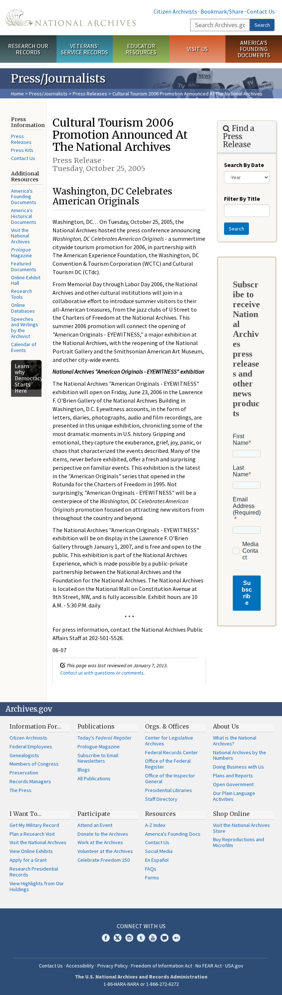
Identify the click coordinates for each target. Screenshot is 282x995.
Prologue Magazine (98, 746)
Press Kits (22, 150)
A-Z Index (155, 825)
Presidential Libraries (168, 790)
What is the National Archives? (234, 740)
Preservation (24, 772)
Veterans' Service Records (84, 49)
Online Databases (23, 308)
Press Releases (90, 93)
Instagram (129, 937)
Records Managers (30, 781)
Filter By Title (242, 198)
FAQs (150, 868)
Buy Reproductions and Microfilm (238, 842)
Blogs (83, 769)
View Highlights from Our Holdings (37, 886)
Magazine (21, 252)
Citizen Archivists (175, 11)
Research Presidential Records (34, 871)
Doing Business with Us (238, 766)
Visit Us (197, 48)
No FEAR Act (208, 965)
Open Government (233, 784)
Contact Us (261, 11)
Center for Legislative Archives (169, 740)
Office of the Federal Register (168, 764)
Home (17, 93)
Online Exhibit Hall (25, 280)
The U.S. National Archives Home (70, 17)
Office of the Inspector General (170, 778)
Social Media (159, 851)
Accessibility (80, 965)
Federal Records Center (171, 752)
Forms (152, 877)
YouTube (152, 937)
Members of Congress (34, 763)
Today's (104, 737)
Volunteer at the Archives (105, 851)
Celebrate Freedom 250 (103, 860)
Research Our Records (28, 49)
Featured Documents (23, 266)
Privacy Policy (112, 965)
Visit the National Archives (20, 236)
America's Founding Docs (172, 834)
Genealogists (24, 755)
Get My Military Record (34, 825)
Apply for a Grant (28, 860)
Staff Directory (161, 799)
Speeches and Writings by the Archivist (24, 328)
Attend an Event (94, 825)
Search (262, 25)
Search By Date (244, 164)
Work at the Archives (100, 842)
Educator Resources (141, 49)
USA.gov (234, 965)
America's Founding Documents (254, 49)
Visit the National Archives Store (241, 828)
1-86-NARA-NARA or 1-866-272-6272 (141, 984)
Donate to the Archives (102, 834)
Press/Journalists (48, 93)
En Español (157, 860)
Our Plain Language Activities (234, 796)
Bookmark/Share (221, 11)
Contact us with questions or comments (102, 672)
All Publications (94, 778)
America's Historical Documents (23, 216)
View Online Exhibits (31, 851)
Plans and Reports (233, 775)
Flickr (176, 937)
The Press (21, 790)
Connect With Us (141, 926)
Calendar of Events (23, 347)
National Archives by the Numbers (239, 755)
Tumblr (141, 937)
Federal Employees (31, 746)
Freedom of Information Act (161, 965)
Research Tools (21, 294)
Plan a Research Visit (32, 834)
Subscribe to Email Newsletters (97, 758)
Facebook (105, 937)
